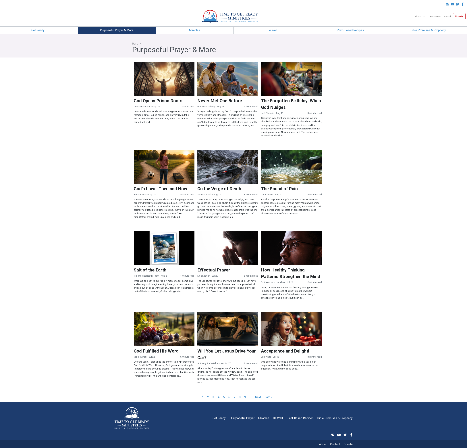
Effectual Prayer (213, 270)
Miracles (194, 30)
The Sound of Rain (279, 188)
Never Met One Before (219, 100)
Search (447, 16)
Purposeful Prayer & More (116, 30)
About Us (419, 16)
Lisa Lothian (203, 275)
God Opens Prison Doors (158, 100)
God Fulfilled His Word (156, 351)
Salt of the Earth (150, 270)
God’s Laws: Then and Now (160, 188)
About (323, 444)
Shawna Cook (204, 194)
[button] (424, 16)
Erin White (266, 356)
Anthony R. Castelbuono (210, 363)
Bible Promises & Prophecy (428, 30)
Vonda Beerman (142, 106)
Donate (459, 16)
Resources (435, 16)
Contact (335, 444)
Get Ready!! (38, 30)
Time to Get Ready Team (146, 275)
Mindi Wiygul (140, 356)
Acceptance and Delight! (285, 351)
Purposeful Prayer (242, 418)
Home (135, 43)
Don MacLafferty (206, 106)
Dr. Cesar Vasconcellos (273, 282)
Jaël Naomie (267, 113)
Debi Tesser (267, 194)
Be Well (272, 30)
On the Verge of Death (219, 188)
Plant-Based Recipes (350, 30)
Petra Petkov (140, 194)
